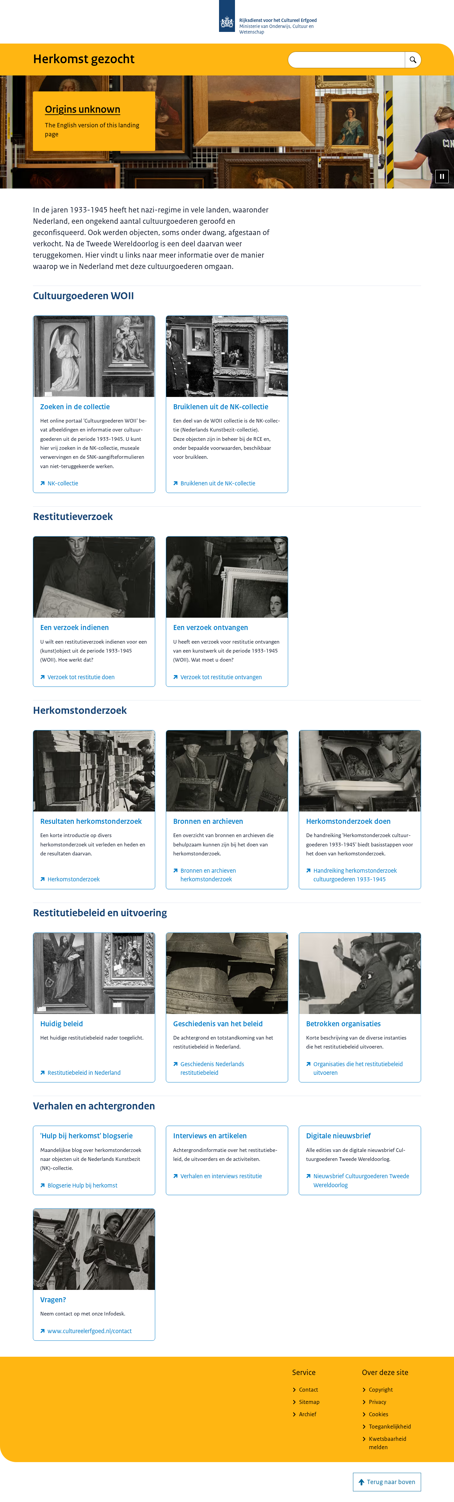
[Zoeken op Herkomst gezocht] (413, 60)
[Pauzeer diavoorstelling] (442, 176)
